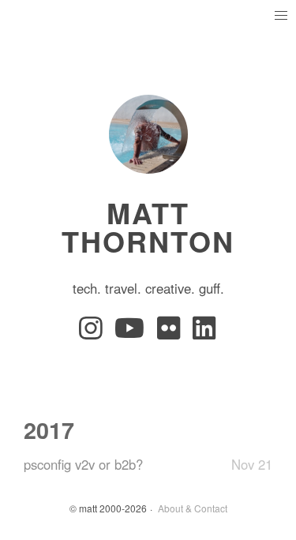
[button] (280, 15)
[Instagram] (93, 332)
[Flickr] (171, 332)
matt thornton (148, 226)
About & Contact (192, 508)
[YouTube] (132, 332)
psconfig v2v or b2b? (83, 464)
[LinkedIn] (205, 332)
